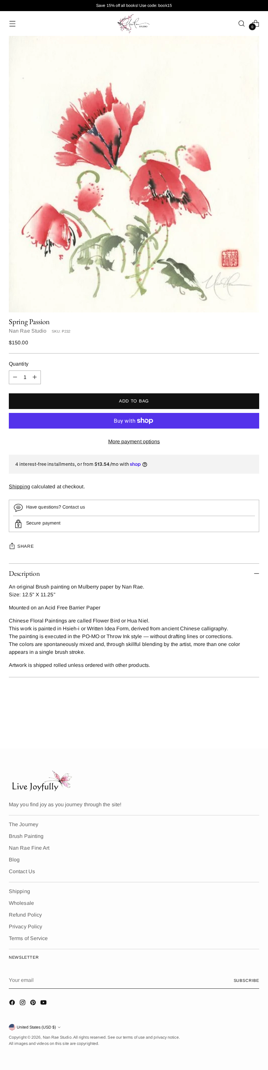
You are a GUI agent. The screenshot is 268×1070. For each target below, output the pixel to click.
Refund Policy (25, 915)
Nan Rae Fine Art (29, 848)
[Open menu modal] (12, 23)
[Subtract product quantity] (15, 377)
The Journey (23, 824)
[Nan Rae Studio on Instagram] (23, 1003)
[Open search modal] (241, 23)
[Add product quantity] (35, 377)
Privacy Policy (25, 926)
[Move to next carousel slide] (253, 726)
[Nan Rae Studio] (134, 23)
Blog (14, 859)
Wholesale (21, 903)
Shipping (19, 486)
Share (25, 546)
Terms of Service (28, 938)
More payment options (134, 441)
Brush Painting (26, 836)
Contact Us (22, 871)
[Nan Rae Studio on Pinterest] (34, 1003)
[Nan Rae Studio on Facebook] (13, 1003)
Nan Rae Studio (27, 331)
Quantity (18, 364)
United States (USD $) (36, 1027)
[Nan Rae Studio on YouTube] (44, 1003)
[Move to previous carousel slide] (238, 726)
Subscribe (246, 980)
